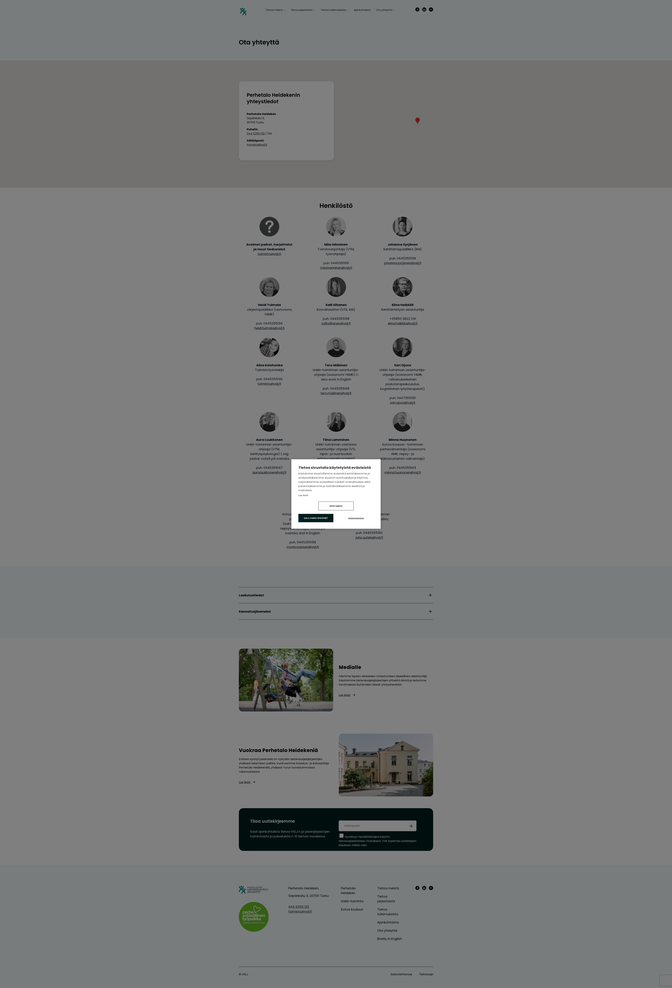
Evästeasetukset (356, 518)
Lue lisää (303, 495)
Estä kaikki (336, 506)
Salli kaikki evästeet (316, 518)
